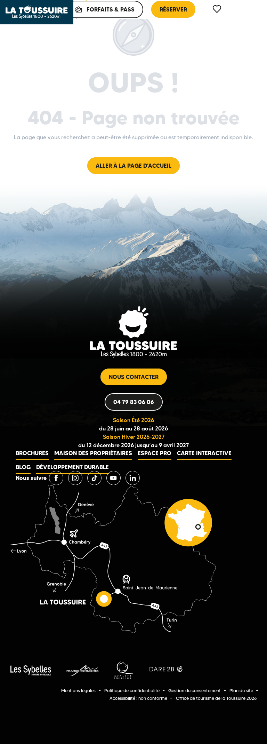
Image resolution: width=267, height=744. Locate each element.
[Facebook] (56, 478)
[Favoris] (217, 9)
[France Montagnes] (82, 669)
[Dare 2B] (166, 669)
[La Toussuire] (37, 12)
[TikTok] (94, 478)
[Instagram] (75, 478)
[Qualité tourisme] (123, 669)
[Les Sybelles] (30, 669)
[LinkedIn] (132, 478)
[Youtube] (113, 478)
